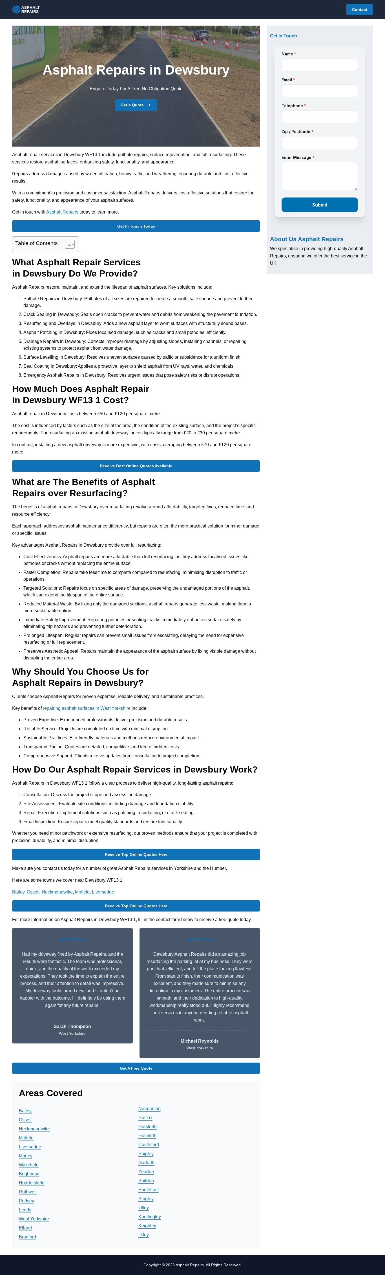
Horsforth (147, 1126)
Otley (143, 1207)
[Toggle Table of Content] (67, 244)
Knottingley (149, 1216)
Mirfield (82, 892)
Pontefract (148, 1189)
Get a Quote (132, 105)
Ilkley (143, 1234)
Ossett (33, 892)
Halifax (145, 1117)
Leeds (25, 1209)
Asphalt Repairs (62, 212)
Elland (25, 1227)
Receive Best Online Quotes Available (136, 466)
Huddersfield (32, 1182)
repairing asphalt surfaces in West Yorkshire (86, 708)
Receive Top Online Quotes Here (136, 854)
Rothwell (28, 1191)
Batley (18, 892)
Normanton (149, 1108)
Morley (25, 1155)
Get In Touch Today (136, 226)
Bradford (27, 1236)
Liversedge (103, 892)
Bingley (146, 1198)
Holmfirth (147, 1135)
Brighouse (29, 1173)
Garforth (146, 1162)
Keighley (147, 1225)
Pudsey (26, 1200)
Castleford (148, 1144)
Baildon (146, 1180)
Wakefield (29, 1164)
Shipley (146, 1153)
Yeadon (146, 1171)
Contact (359, 9)
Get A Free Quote (136, 1068)
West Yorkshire (34, 1218)
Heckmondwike (57, 892)
